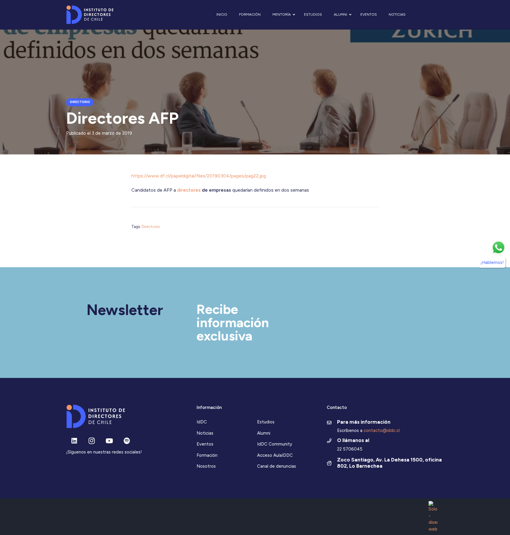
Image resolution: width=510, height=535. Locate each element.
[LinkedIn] (74, 441)
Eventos (205, 444)
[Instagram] (92, 441)
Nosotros (206, 466)
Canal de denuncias (276, 466)
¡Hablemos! (492, 262)
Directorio (151, 226)
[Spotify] (127, 441)
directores (189, 190)
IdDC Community (274, 444)
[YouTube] (109, 441)
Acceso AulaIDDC (275, 455)
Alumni (263, 433)
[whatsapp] (498, 247)
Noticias (205, 433)
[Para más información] (332, 423)
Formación (207, 455)
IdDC (202, 422)
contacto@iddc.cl (382, 430)
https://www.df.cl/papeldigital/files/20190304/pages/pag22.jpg (198, 176)
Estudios (265, 422)
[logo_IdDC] (90, 15)
